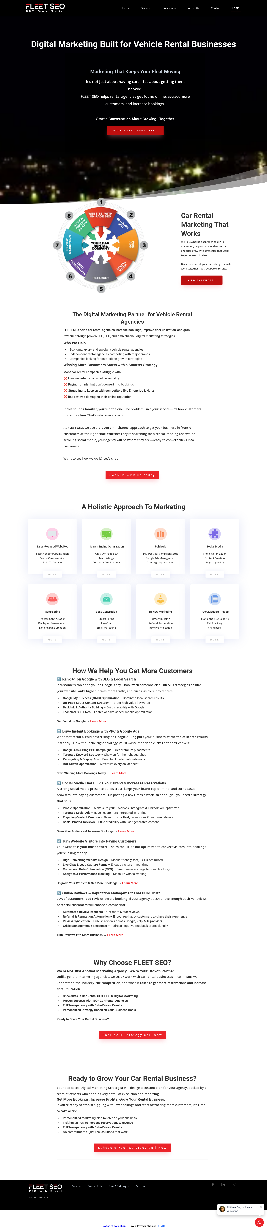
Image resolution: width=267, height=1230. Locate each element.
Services (146, 8)
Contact (216, 8)
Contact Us (95, 1186)
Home (126, 8)
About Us (193, 8)
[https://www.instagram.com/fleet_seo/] (234, 1184)
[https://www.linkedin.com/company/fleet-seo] (223, 1184)
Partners (141, 1186)
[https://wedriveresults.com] (45, 8)
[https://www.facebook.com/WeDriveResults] (213, 1184)
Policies (76, 1186)
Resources (169, 8)
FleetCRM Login (118, 1186)
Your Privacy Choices (143, 1226)
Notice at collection (114, 1226)
